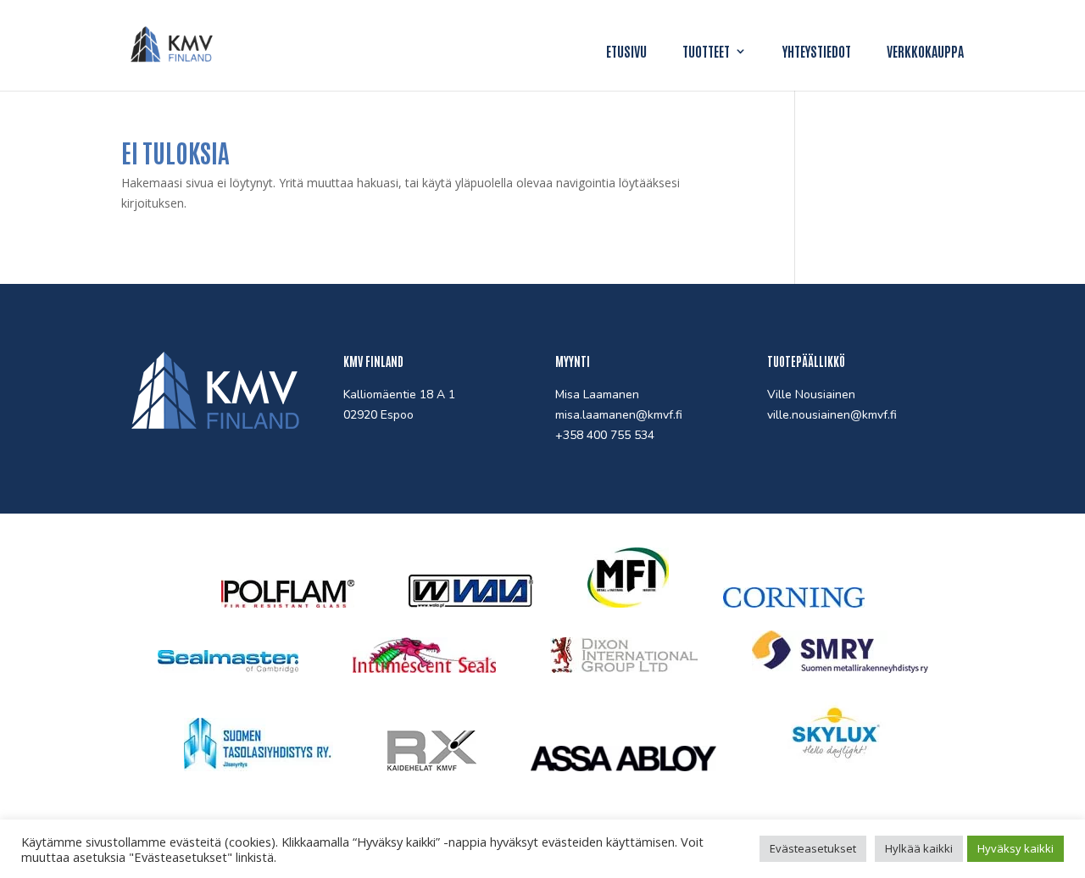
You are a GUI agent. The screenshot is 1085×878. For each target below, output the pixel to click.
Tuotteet (706, 52)
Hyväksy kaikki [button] (1015, 848)
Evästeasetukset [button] (813, 848)
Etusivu (626, 52)
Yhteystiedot (816, 52)
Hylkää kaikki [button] (919, 848)
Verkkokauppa (925, 52)
